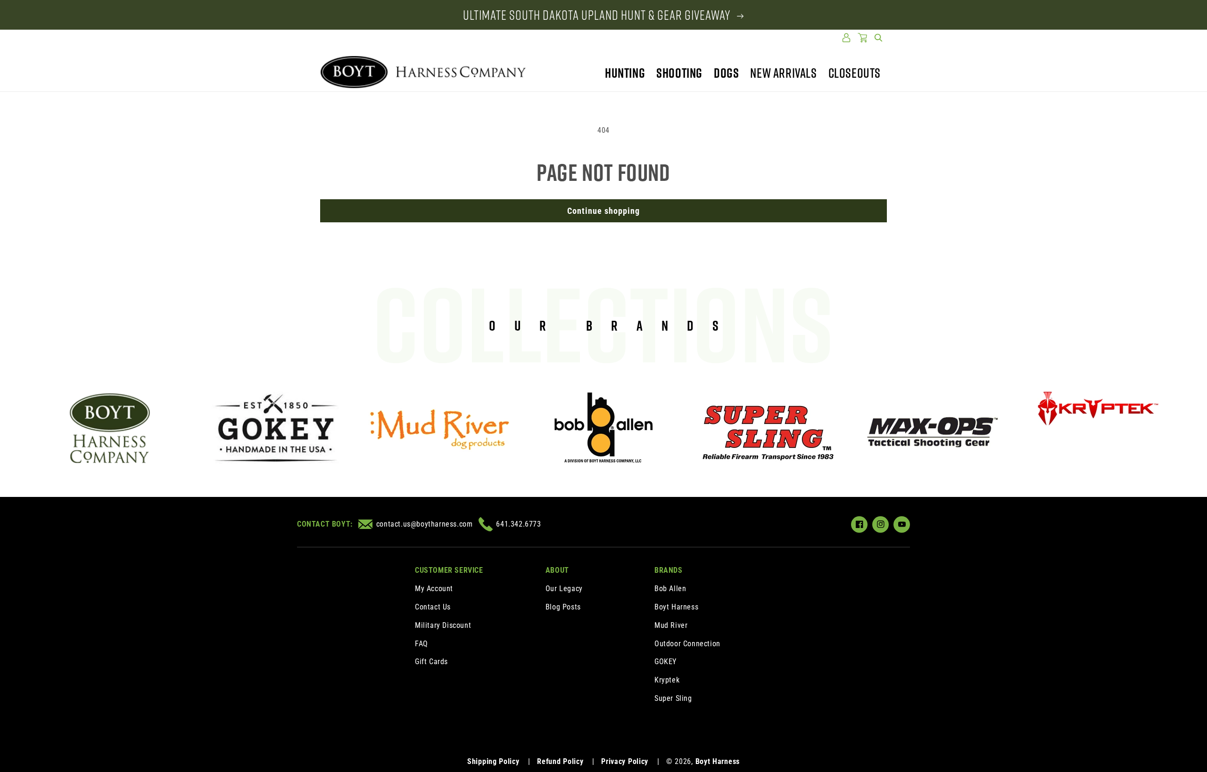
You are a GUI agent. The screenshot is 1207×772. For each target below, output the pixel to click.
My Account (434, 588)
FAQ (421, 643)
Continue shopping (603, 211)
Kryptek (666, 679)
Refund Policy (560, 761)
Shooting (679, 73)
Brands (668, 570)
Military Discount (443, 625)
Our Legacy (564, 588)
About (557, 570)
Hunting (625, 73)
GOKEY (665, 661)
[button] (878, 38)
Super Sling (673, 698)
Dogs (726, 73)
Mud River (670, 625)
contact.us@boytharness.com (424, 524)
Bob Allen (670, 588)
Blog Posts (563, 606)
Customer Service (449, 570)
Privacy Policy (624, 761)
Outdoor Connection (687, 643)
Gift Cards (431, 661)
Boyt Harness (676, 606)
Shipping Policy (493, 761)
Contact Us (433, 606)
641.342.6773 (518, 524)
